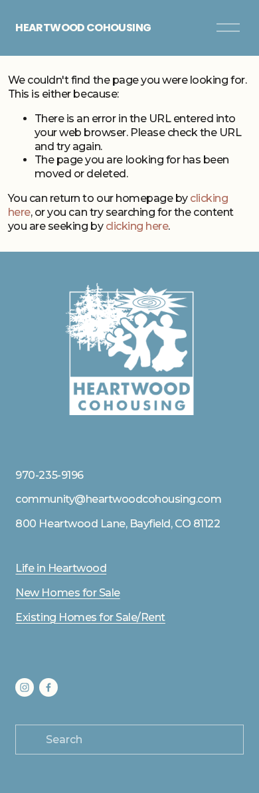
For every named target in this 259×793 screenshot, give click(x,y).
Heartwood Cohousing (83, 27)
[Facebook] (48, 687)
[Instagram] (24, 687)
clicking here (137, 226)
